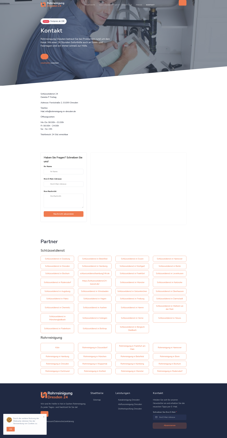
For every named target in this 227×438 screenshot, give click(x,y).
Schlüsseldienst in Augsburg (57, 291)
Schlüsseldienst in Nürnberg (94, 266)
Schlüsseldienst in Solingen (94, 318)
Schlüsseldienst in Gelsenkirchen (132, 291)
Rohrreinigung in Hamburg (57, 356)
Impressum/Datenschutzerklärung (58, 421)
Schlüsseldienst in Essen (132, 258)
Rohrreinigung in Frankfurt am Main (132, 348)
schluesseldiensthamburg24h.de (95, 273)
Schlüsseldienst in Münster (132, 282)
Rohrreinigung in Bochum (170, 363)
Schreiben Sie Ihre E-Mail (165, 412)
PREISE (139, 5)
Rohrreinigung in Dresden (57, 363)
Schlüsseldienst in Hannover (169, 258)
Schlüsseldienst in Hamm (132, 307)
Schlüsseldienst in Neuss (169, 318)
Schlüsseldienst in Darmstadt (169, 298)
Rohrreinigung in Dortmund (57, 371)
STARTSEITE (90, 5)
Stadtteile (127, 5)
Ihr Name (48, 166)
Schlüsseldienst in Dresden (57, 266)
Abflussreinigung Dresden (130, 404)
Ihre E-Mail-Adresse (52, 179)
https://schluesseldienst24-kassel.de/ (94, 282)
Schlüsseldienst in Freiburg (132, 298)
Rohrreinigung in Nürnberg (132, 363)
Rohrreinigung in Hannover (170, 347)
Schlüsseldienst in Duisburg (57, 258)
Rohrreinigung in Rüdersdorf (169, 371)
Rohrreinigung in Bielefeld (132, 356)
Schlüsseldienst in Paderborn (57, 328)
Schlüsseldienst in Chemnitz (57, 307)
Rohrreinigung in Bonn (170, 356)
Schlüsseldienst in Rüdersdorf (57, 282)
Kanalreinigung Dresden (129, 399)
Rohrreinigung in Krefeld (95, 371)
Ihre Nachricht (50, 191)
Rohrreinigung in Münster (132, 371)
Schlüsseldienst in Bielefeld (94, 258)
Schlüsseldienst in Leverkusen (169, 273)
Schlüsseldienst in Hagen (94, 298)
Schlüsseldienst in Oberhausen (170, 291)
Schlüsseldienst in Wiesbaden (95, 291)
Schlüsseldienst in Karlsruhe (169, 282)
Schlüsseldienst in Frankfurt (132, 273)
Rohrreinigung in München (94, 356)
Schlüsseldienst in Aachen (95, 307)
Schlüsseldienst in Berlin (170, 266)
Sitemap (97, 399)
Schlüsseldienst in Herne (132, 318)
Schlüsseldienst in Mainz (57, 298)
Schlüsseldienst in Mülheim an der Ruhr (169, 308)
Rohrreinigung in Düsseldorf (94, 347)
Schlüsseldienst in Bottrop (95, 328)
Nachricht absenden (63, 214)
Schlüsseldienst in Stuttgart (132, 266)
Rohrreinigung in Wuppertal (94, 363)
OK (10, 429)
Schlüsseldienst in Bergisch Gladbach (132, 329)
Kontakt (150, 5)
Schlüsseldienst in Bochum (57, 273)
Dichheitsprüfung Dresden (130, 408)
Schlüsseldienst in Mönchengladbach (57, 318)
